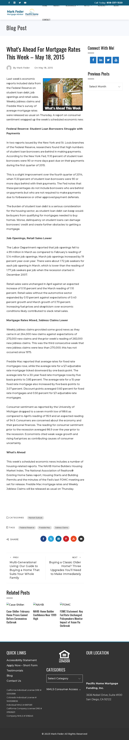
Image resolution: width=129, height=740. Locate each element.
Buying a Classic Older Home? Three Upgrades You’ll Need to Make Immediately (65, 565)
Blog (10, 675)
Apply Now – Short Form (22, 665)
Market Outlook (35, 518)
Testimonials (15, 670)
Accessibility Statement (22, 660)
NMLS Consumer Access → (63, 689)
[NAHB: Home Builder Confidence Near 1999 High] (38, 604)
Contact (46, 19)
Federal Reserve (27, 528)
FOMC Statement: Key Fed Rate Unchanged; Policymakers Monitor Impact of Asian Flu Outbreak (71, 618)
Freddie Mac (44, 528)
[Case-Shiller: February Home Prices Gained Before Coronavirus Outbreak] (15, 604)
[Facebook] (93, 60)
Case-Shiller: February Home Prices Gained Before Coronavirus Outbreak (17, 616)
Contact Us (14, 680)
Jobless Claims (61, 528)
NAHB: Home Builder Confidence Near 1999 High (44, 615)
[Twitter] (108, 60)
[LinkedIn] (101, 60)
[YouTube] (116, 60)
